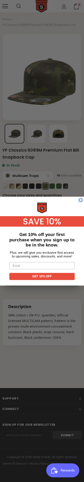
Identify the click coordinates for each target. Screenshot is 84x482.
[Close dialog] (81, 200)
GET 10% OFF (42, 276)
